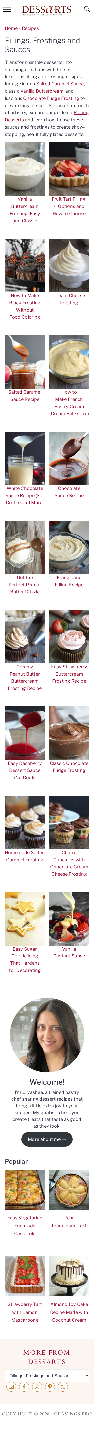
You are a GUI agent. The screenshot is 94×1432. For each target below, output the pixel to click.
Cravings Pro (73, 1414)
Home (11, 28)
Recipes (30, 28)
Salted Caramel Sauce (60, 83)
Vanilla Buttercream (41, 91)
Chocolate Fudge (41, 98)
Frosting (69, 98)
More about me (44, 1139)
